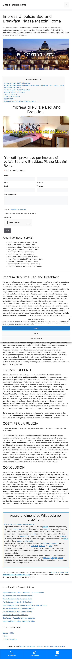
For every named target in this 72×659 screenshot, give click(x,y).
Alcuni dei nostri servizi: (12, 87)
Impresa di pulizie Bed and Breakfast (17, 90)
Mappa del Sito (8, 633)
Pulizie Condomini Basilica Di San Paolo (17, 602)
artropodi (54, 558)
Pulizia (6, 524)
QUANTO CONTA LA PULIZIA (14, 92)
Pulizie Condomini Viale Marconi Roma (17, 612)
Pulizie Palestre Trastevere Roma (15, 615)
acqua (65, 539)
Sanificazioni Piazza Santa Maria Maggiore (19, 618)
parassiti (46, 558)
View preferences (36, 338)
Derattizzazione (16, 524)
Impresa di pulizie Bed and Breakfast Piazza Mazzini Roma (25, 605)
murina (55, 543)
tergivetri (63, 536)
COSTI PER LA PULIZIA (12, 97)
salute (47, 529)
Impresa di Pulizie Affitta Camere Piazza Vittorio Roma (23, 592)
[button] (69, 319)
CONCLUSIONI (9, 99)
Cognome (40, 182)
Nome (6, 182)
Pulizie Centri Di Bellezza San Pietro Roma (18, 608)
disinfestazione (47, 543)
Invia (7, 231)
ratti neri (42, 546)
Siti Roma (40, 646)
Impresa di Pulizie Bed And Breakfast (17, 83)
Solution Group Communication (54, 646)
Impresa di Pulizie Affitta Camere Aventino (19, 621)
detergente (28, 541)
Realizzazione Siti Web (27, 646)
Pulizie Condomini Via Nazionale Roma (17, 599)
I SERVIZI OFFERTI (10, 94)
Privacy (5, 636)
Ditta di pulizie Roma (14, 4)
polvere (45, 527)
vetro (34, 534)
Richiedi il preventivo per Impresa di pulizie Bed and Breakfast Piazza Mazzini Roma (34, 85)
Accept (36, 328)
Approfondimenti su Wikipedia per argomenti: (20, 101)
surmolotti (34, 546)
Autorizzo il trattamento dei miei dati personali (20, 213)
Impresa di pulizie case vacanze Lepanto (18, 596)
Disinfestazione (28, 524)
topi (50, 546)
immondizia (18, 529)
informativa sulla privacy (18, 209)
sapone (19, 541)
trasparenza (24, 536)
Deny (36, 333)
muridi (60, 558)
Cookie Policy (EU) (10, 639)
